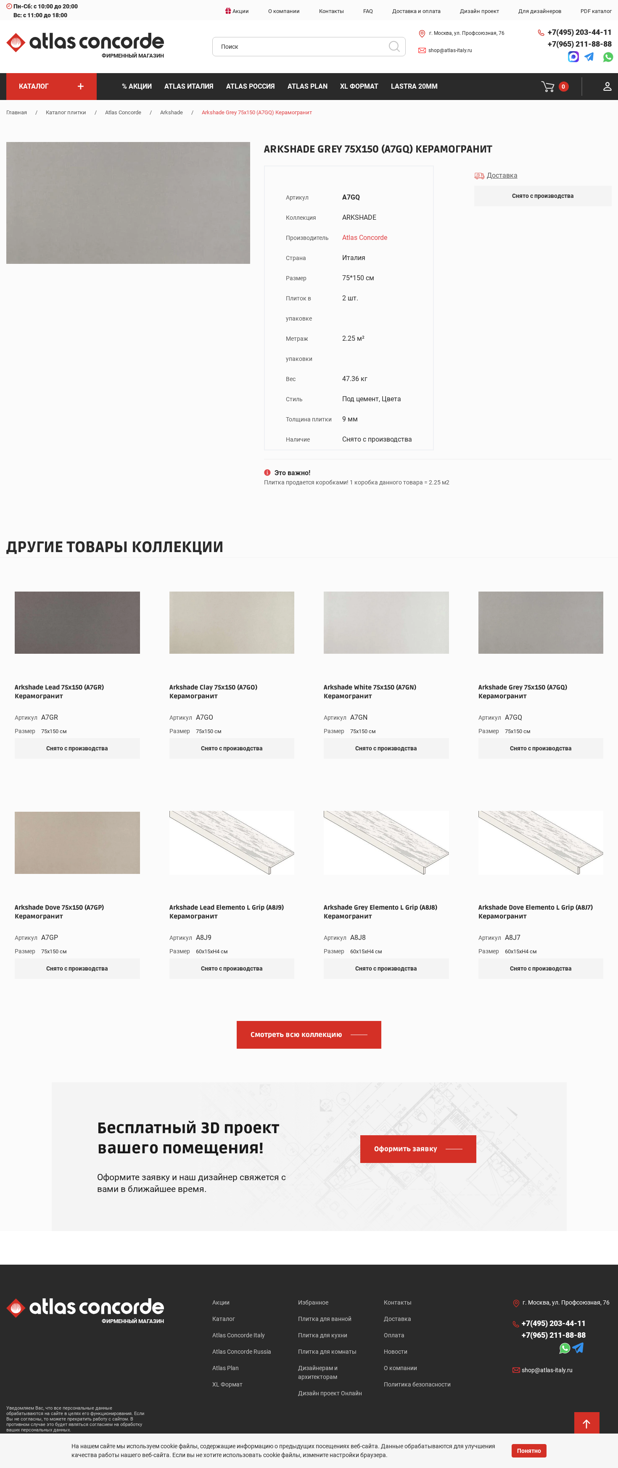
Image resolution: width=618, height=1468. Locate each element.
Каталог (223, 1318)
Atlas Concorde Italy (238, 1335)
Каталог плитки (66, 112)
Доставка (397, 1318)
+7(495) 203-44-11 (580, 32)
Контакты (398, 1302)
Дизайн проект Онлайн (330, 1393)
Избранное (313, 1302)
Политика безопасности (417, 1384)
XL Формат (227, 1384)
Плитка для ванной (324, 1318)
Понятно (529, 1450)
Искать (397, 49)
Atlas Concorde (123, 112)
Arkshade (171, 112)
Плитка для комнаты (327, 1351)
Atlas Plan (225, 1368)
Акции (221, 1302)
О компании (400, 1368)
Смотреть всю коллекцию (296, 1035)
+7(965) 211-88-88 (580, 43)
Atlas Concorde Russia (241, 1351)
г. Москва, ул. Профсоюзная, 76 (466, 33)
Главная (16, 112)
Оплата (394, 1335)
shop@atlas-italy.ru (450, 50)
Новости (395, 1351)
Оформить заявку (405, 1149)
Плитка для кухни (322, 1335)
